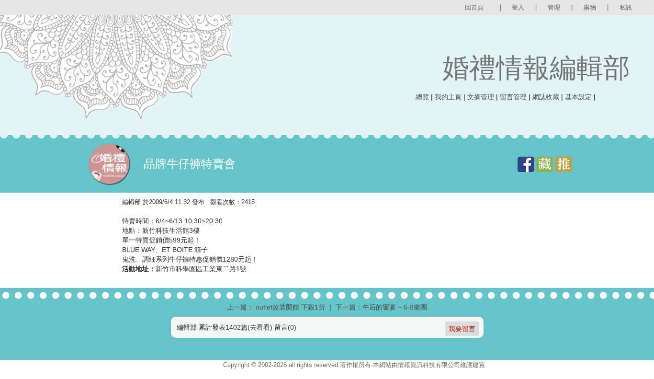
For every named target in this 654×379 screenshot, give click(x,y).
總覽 (422, 97)
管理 (554, 7)
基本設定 (578, 97)
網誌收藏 (545, 97)
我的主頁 (448, 97)
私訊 (626, 7)
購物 (590, 7)
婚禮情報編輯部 (536, 68)
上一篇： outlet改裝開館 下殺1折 (277, 307)
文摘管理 (480, 97)
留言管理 (513, 97)
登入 (518, 7)
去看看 (260, 327)
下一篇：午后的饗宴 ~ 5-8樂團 (381, 307)
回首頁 (474, 7)
